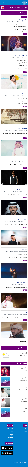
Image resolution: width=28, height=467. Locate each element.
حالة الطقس (22, 347)
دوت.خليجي (25, 433)
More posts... (22, 342)
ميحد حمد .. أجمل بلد (22, 220)
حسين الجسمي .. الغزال (22, 190)
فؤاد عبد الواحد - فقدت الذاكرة (20, 56)
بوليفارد (26, 430)
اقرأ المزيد (25, 34)
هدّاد (26, 312)
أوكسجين (25, 428)
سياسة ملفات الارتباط (10, 428)
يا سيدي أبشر (24, 94)
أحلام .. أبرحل (24, 249)
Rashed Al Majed (24, 401)
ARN (14, 462)
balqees (26, 370)
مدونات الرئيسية (25, 17)
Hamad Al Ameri (24, 391)
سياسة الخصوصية (10, 430)
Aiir (17, 462)
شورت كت (25, 431)
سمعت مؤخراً (22, 363)
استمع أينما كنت (10, 437)
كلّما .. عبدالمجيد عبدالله (22, 283)
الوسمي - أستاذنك (23, 160)
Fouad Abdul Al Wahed (23, 412)
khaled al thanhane (23, 380)
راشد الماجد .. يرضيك (22, 128)
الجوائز (12, 431)
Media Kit (11, 436)
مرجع (22, 17)
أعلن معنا (11, 434)
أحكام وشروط (11, 439)
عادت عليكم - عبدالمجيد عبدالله (20, 20)
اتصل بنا (12, 433)
